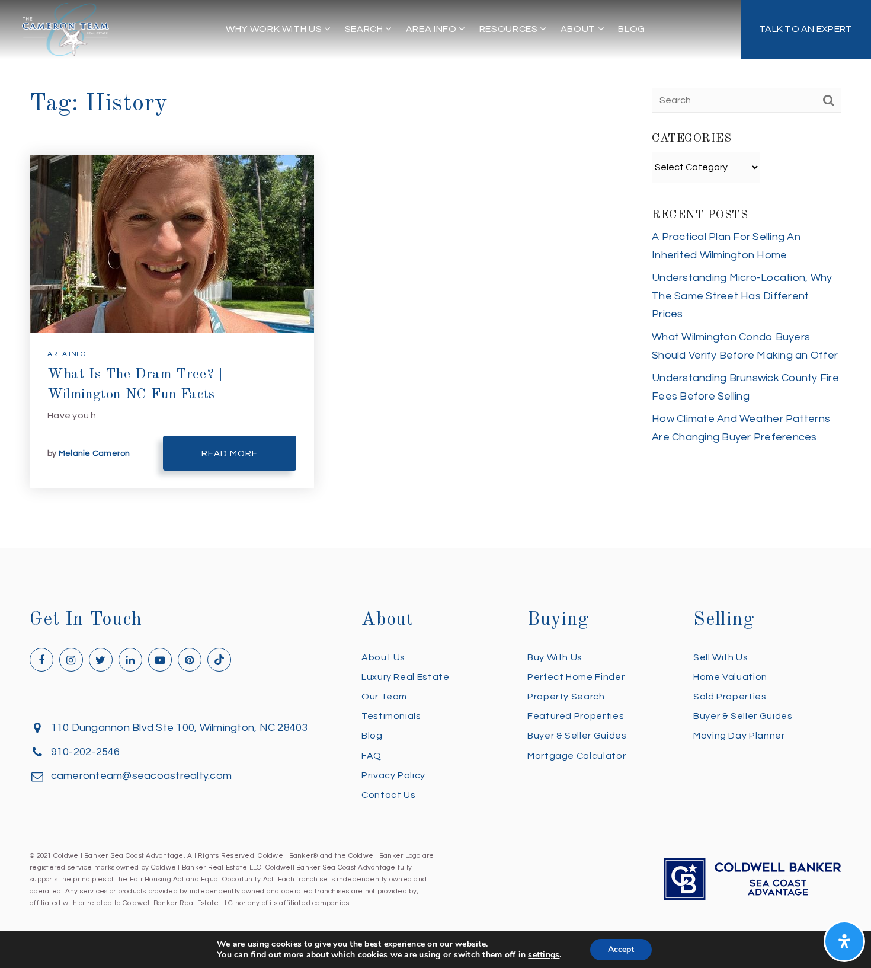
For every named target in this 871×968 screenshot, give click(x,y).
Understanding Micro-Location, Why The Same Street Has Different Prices (742, 296)
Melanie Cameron (94, 453)
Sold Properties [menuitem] (730, 696)
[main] (435, 274)
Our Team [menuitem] (384, 696)
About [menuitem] (579, 29)
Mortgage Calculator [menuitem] (576, 756)
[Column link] (806, 30)
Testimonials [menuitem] (391, 716)
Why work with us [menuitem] (275, 29)
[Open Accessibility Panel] (844, 941)
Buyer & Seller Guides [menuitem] (576, 735)
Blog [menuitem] (631, 29)
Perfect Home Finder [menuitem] (576, 677)
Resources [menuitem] (509, 29)
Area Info (66, 354)
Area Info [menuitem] (432, 29)
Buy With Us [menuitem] (554, 657)
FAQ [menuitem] (371, 756)
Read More (229, 453)
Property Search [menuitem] (566, 696)
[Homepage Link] (66, 28)
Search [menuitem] (365, 29)
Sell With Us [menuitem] (720, 657)
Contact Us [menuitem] (388, 795)
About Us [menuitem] (383, 657)
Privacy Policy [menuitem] (393, 775)
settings (543, 955)
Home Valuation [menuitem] (730, 677)
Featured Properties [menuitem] (575, 716)
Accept (621, 949)
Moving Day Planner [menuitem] (739, 735)
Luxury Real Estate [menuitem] (405, 677)
